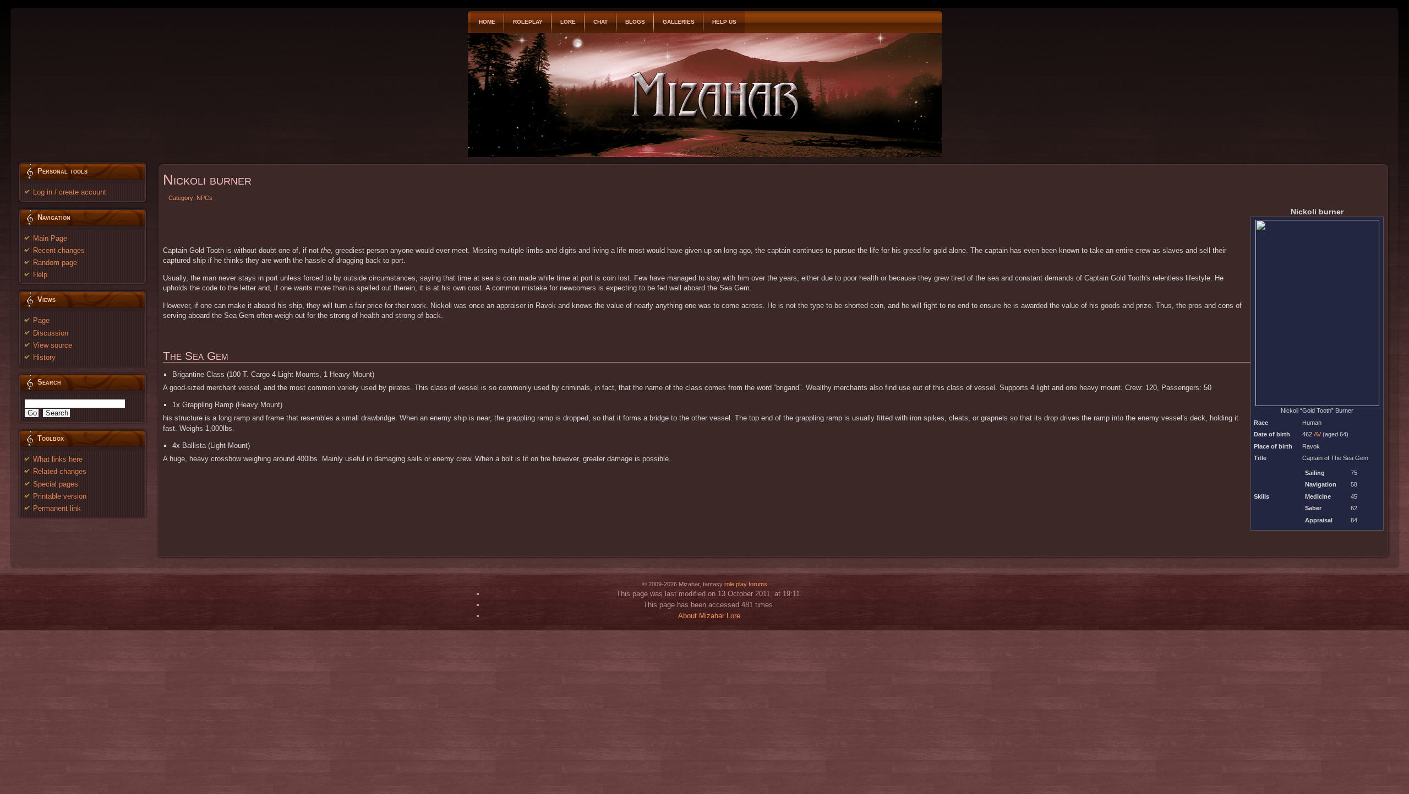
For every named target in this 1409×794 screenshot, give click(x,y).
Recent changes (59, 250)
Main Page (50, 238)
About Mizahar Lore (709, 616)
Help (40, 275)
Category (180, 198)
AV (1317, 434)
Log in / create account (69, 192)
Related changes (59, 471)
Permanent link (57, 508)
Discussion (50, 333)
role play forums (745, 584)
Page (41, 320)
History (44, 357)
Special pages (55, 484)
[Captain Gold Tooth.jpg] (1317, 312)
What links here (58, 459)
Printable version (59, 496)
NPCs (204, 198)
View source (52, 345)
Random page (55, 262)
